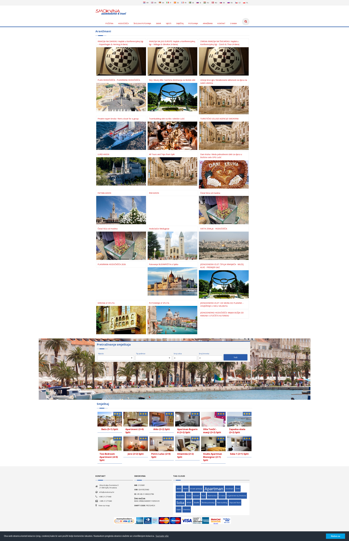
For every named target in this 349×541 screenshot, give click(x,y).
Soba (180, 502)
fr (185, 3)
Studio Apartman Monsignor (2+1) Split (212, 457)
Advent (185, 489)
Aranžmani (229, 489)
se (193, 3)
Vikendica (186, 509)
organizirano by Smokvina (236, 496)
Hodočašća (180, 496)
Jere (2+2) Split (136, 453)
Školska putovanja (208, 503)
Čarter (238, 489)
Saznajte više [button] (162, 536)
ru (232, 3)
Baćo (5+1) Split (109, 429)
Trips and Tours (235, 503)
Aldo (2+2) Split (161, 429)
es (178, 3)
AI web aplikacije (196, 489)
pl (247, 3)
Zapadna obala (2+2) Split (237, 431)
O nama (222, 496)
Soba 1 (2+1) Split (239, 453)
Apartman (214, 488)
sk (224, 3)
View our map (104, 505)
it (170, 3)
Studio (196, 502)
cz (239, 3)
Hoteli (189, 496)
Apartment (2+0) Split (134, 431)
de (163, 3)
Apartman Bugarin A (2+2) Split (187, 431)
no (216, 3)
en (155, 3)
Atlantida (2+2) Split (185, 455)
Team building (222, 503)
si (200, 3)
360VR (179, 489)
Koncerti (196, 496)
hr (147, 3)
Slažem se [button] (335, 536)
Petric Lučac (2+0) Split (161, 455)
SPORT (189, 503)
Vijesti (179, 509)
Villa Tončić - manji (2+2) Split (212, 431)
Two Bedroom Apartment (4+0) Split (109, 457)
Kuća (203, 496)
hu (208, 3)
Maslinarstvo (212, 496)
